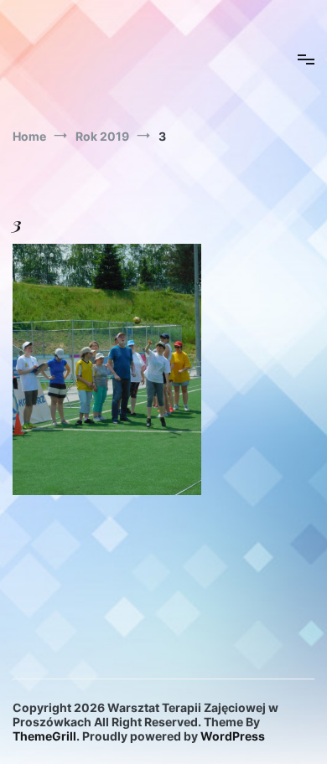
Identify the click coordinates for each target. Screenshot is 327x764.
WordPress (232, 736)
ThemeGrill (44, 736)
